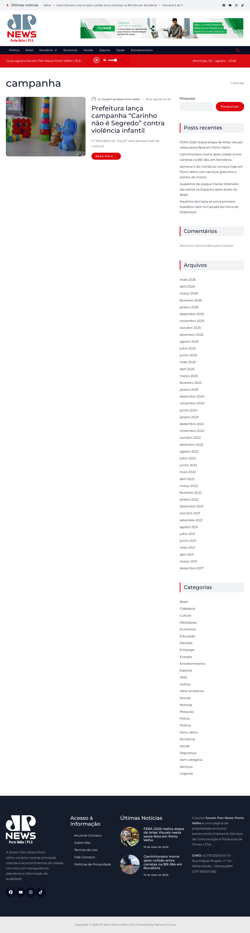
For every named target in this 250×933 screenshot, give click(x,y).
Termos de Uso (85, 850)
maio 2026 (188, 280)
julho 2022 (188, 458)
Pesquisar (188, 98)
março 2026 (189, 293)
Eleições (186, 643)
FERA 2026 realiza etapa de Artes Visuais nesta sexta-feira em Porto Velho (211, 144)
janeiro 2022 (189, 499)
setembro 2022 (191, 444)
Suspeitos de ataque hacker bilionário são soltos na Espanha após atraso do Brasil (209, 189)
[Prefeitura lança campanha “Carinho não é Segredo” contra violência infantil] (46, 127)
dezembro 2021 (192, 506)
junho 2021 (188, 541)
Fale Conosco (84, 857)
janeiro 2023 (189, 417)
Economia (188, 629)
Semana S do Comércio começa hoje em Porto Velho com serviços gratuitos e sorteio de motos (211, 172)
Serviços (186, 767)
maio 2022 (188, 472)
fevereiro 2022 (191, 493)
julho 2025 (188, 348)
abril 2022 (187, 479)
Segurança (188, 753)
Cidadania (187, 608)
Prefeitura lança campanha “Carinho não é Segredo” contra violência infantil (128, 119)
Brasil (184, 602)
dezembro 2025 (192, 314)
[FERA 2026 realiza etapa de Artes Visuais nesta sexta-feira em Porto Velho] (130, 837)
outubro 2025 (190, 328)
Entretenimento (192, 664)
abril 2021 (187, 554)
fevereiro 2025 (191, 383)
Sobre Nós (82, 843)
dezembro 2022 (192, 424)
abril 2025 (187, 369)
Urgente (186, 773)
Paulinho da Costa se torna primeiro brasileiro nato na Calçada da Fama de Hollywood (209, 207)
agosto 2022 (189, 451)
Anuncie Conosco (88, 835)
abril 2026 (187, 286)
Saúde (185, 746)
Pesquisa (187, 712)
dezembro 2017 (192, 568)
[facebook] (223, 5)
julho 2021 (187, 534)
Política (185, 725)
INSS (183, 677)
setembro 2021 (191, 520)
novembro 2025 (192, 321)
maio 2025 (188, 362)
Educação (187, 636)
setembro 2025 (191, 335)
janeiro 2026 (189, 307)
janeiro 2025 (189, 389)
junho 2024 (188, 410)
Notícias (186, 705)
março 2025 (189, 376)
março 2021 (188, 561)
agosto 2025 (189, 341)
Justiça (185, 684)
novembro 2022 (192, 431)
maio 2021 (187, 547)
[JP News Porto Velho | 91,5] (21, 28)
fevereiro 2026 (191, 300)
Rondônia (187, 739)
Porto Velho (189, 732)
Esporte (186, 670)
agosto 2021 (189, 527)
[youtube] (230, 5)
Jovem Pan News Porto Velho (121, 99)
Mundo (185, 698)
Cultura (185, 615)
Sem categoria (191, 760)
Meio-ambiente (192, 691)
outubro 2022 (190, 437)
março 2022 (189, 486)
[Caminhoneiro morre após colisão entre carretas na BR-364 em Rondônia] (130, 864)
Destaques (188, 622)
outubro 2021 (190, 513)
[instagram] (236, 5)
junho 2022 (188, 465)
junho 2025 (188, 355)
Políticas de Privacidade (92, 864)
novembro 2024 (192, 403)
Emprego (187, 650)
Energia (186, 657)
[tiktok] (242, 5)
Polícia (185, 718)
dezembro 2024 (192, 396)
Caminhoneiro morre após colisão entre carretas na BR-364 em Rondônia (210, 156)
